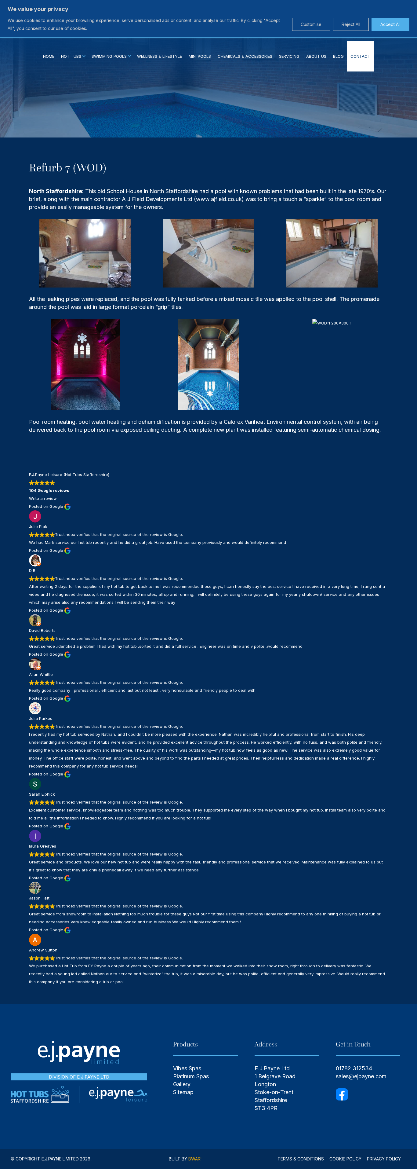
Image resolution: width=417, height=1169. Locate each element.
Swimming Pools (109, 56)
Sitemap (183, 1092)
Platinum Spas (191, 1076)
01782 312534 (354, 1068)
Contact (360, 56)
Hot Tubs (71, 56)
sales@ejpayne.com (361, 1076)
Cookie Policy (345, 1158)
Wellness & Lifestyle (159, 56)
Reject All (351, 24)
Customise (311, 24)
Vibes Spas (187, 1068)
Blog (338, 56)
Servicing (289, 56)
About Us (316, 56)
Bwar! (194, 1158)
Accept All (390, 24)
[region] (208, 19)
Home (48, 56)
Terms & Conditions (300, 1158)
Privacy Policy (384, 1158)
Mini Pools (200, 56)
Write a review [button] (43, 498)
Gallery (181, 1084)
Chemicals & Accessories (245, 56)
